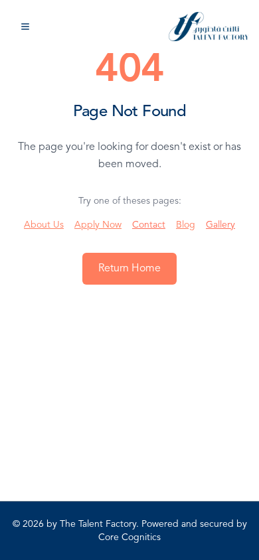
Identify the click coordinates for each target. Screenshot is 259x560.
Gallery (220, 225)
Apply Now (98, 225)
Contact (148, 225)
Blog (185, 225)
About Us (44, 225)
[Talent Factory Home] (208, 26)
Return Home (129, 268)
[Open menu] (25, 26)
